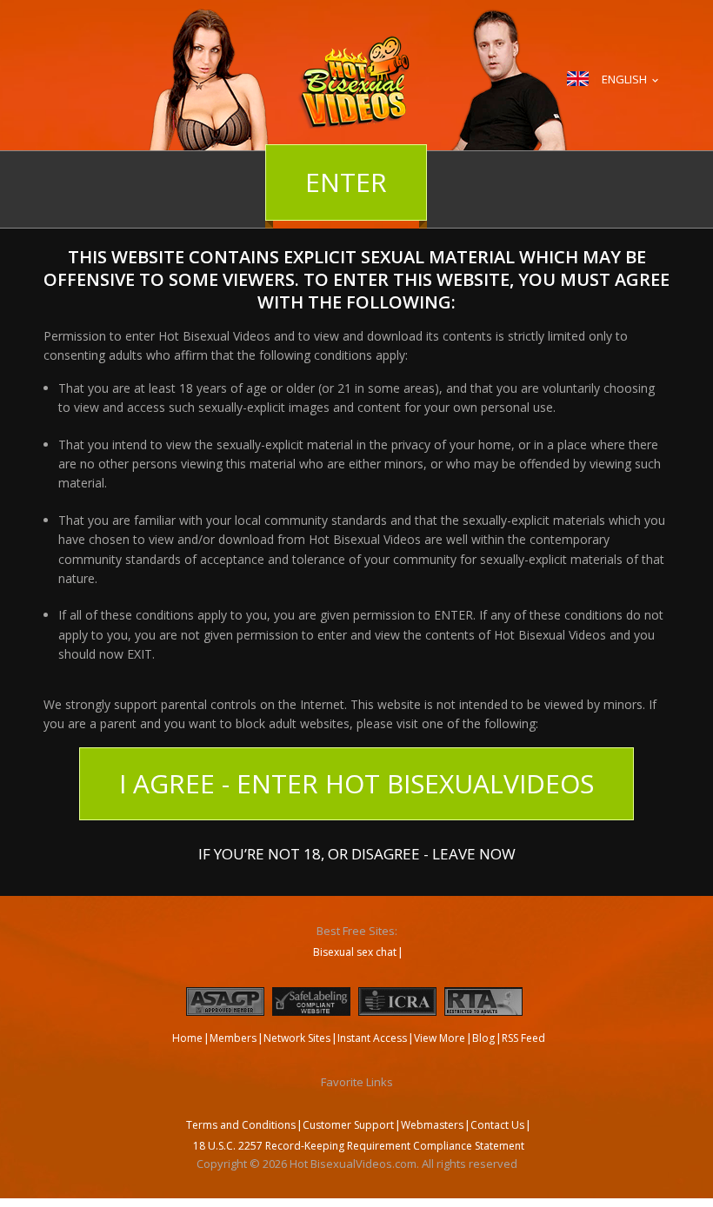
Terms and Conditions (241, 1124)
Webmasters (432, 1124)
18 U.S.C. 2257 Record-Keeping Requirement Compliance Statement (358, 1145)
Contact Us (497, 1124)
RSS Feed (523, 1038)
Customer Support (348, 1124)
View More (439, 1038)
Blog (483, 1038)
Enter (346, 182)
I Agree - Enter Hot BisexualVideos (356, 783)
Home (187, 1038)
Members (233, 1038)
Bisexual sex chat (354, 952)
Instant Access (372, 1038)
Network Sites (296, 1038)
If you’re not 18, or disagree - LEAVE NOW (357, 852)
